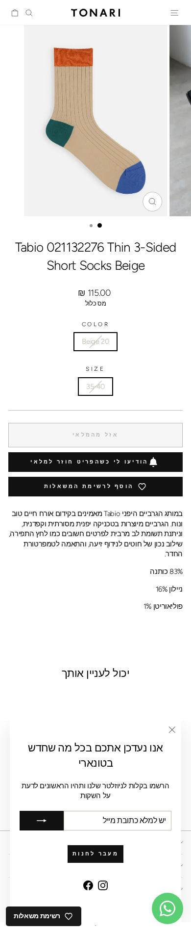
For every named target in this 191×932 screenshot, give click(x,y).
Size (95, 368)
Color (96, 324)
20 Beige (95, 341)
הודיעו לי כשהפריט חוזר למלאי (89, 462)
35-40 (95, 386)
